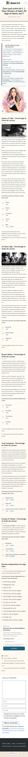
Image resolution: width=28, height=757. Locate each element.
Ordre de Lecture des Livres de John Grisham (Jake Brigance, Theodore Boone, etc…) (13, 663)
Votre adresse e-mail (8, 639)
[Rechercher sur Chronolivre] (25, 2)
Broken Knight (20, 71)
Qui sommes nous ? (21, 743)
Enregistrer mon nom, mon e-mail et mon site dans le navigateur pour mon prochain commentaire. (14, 716)
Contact (13, 743)
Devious (13, 63)
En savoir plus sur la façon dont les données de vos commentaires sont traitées (13, 731)
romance (14, 658)
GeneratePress (22, 746)
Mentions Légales (6, 743)
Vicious (5, 63)
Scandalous (19, 63)
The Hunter (6, 80)
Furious (5, 65)
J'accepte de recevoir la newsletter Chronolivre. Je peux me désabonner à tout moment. (14, 645)
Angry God (7, 73)
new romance (7, 658)
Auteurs (6, 656)
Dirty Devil (6, 71)
